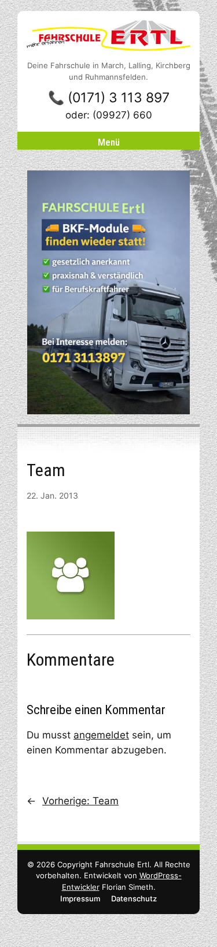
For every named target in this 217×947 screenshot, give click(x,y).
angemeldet (101, 735)
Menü (109, 142)
